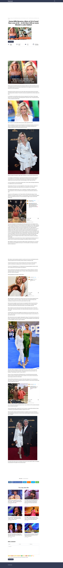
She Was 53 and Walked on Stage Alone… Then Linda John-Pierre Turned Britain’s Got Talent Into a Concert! (15, 535)
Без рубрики (11, 41)
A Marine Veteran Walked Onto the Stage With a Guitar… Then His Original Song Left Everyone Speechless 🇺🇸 (15, 501)
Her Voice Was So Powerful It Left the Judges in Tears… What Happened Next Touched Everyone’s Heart (14, 518)
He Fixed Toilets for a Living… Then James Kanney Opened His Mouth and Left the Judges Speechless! (31, 535)
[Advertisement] (31, 11)
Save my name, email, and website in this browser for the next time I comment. (18, 557)
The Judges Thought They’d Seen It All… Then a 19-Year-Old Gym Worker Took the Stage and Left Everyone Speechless (31, 518)
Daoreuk (10, 1)
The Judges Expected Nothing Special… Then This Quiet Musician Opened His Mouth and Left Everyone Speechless (31, 501)
